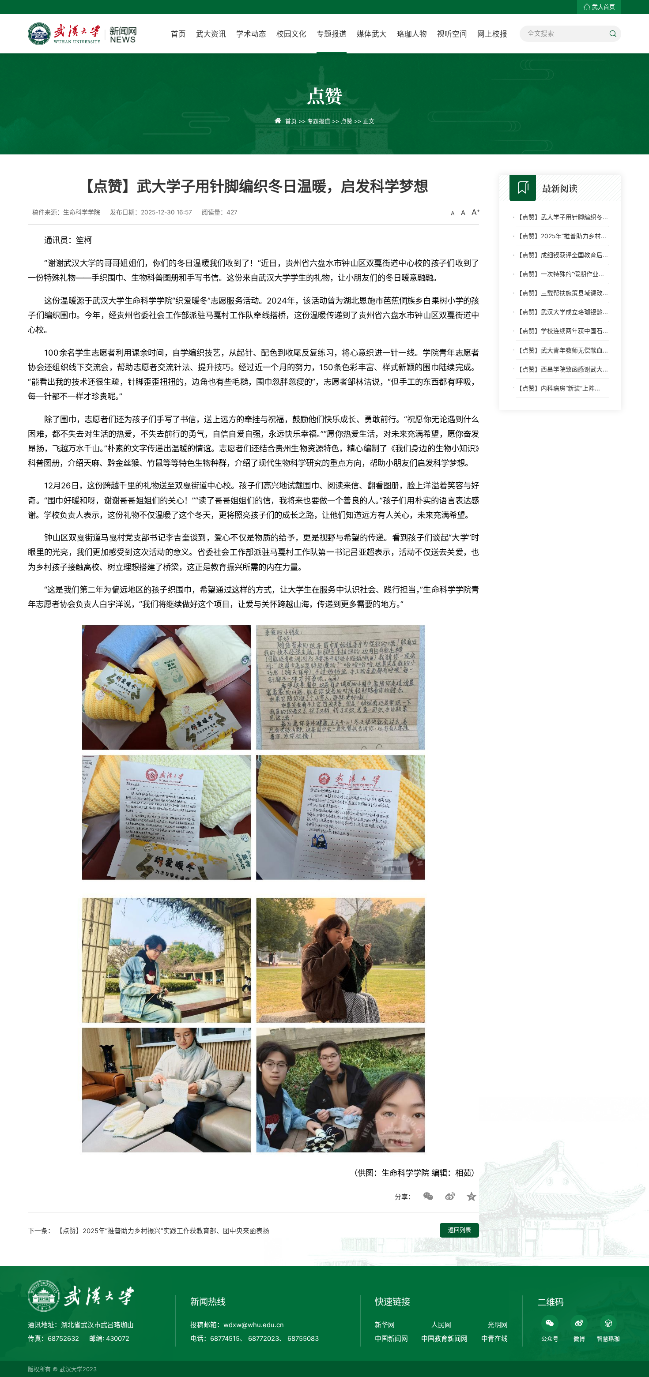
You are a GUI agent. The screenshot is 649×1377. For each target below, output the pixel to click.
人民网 (441, 1325)
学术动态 (251, 34)
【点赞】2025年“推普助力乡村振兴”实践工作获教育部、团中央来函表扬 (162, 1231)
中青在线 (494, 1339)
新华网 (385, 1325)
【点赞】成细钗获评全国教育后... (562, 254)
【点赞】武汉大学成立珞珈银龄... (562, 311)
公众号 (549, 1339)
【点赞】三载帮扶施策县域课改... (562, 292)
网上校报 (492, 34)
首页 (178, 34)
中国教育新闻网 (444, 1339)
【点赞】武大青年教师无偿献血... (562, 349)
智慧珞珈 (608, 1339)
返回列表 (459, 1230)
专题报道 (332, 34)
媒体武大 (372, 34)
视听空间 (452, 34)
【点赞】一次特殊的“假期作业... (560, 273)
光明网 (498, 1325)
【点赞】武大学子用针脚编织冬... (562, 216)
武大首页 (603, 7)
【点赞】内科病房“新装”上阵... (558, 387)
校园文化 (291, 34)
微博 (579, 1339)
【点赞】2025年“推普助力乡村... (561, 235)
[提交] (613, 34)
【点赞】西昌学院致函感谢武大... (562, 368)
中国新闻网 (391, 1339)
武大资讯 (211, 34)
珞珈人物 (412, 34)
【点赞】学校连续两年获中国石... (562, 330)
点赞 (346, 121)
